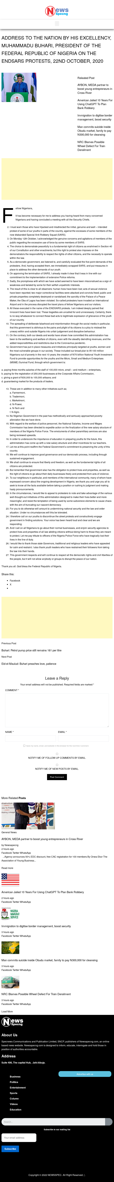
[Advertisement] (57, 179)
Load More (7, 1011)
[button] (109, 9)
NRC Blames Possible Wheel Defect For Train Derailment (91, 146)
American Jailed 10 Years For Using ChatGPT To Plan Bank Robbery (95, 104)
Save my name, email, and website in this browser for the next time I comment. (57, 745)
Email (62, 732)
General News (9, 832)
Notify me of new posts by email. (57, 768)
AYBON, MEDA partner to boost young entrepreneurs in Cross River (94, 88)
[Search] (109, 1122)
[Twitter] (57, 1165)
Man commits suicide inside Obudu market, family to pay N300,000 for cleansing (94, 130)
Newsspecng (11, 845)
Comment (12, 690)
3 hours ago (7, 932)
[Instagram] (65, 1165)
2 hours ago (7, 849)
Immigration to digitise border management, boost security (94, 117)
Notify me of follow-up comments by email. (57, 757)
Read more (7, 868)
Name (9, 732)
